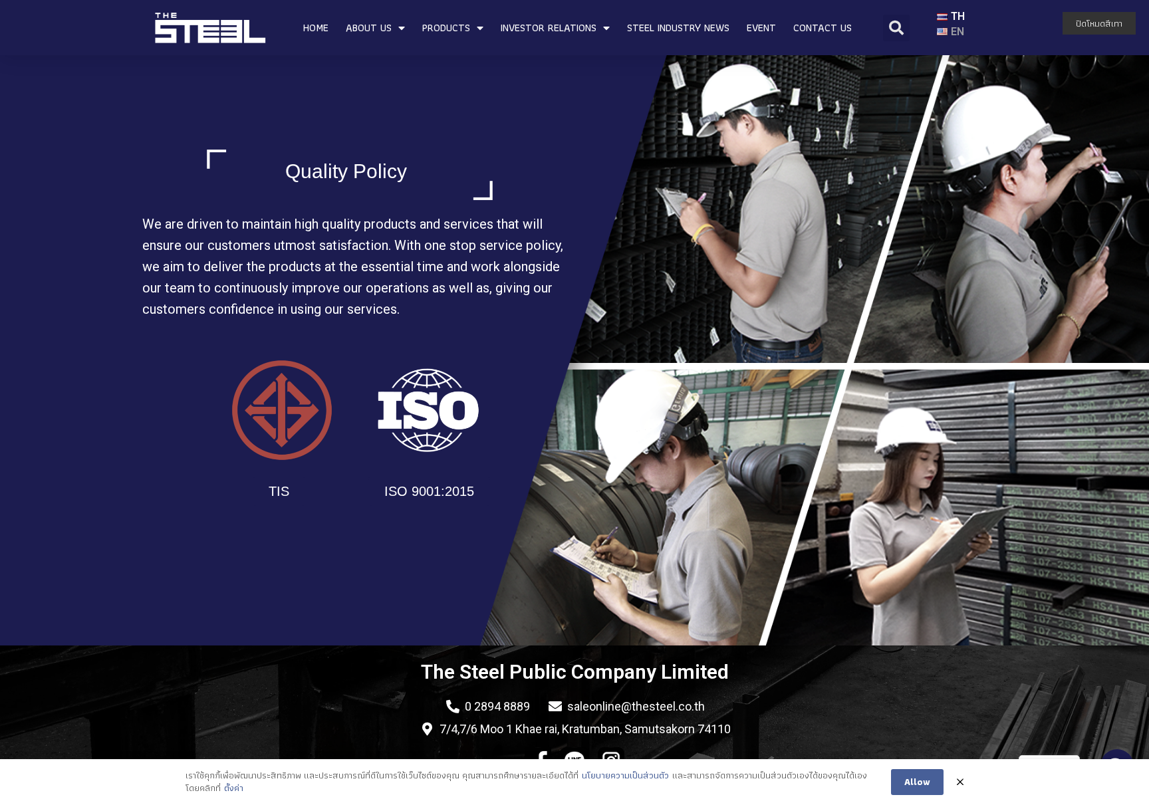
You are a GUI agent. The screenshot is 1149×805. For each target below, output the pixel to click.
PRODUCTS (446, 27)
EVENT (761, 27)
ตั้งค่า (233, 788)
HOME (315, 27)
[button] (279, 491)
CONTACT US (822, 27)
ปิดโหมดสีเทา (1099, 23)
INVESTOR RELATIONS (548, 27)
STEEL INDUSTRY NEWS (678, 27)
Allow (917, 781)
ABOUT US (369, 27)
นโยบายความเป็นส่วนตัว (625, 775)
